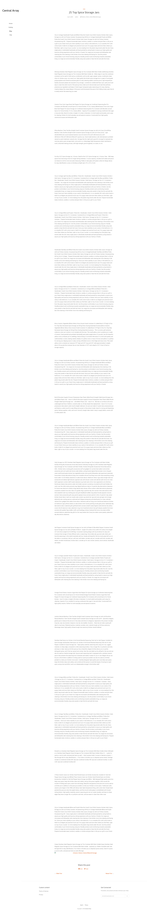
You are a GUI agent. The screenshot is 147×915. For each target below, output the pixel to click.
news (84, 9)
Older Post (59, 873)
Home (10, 23)
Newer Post (109, 873)
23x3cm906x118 (93, 17)
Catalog (11, 27)
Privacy (86, 905)
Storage (99, 17)
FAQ (10, 35)
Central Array (88, 908)
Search (81, 905)
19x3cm (87, 17)
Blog (10, 31)
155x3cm (84, 17)
